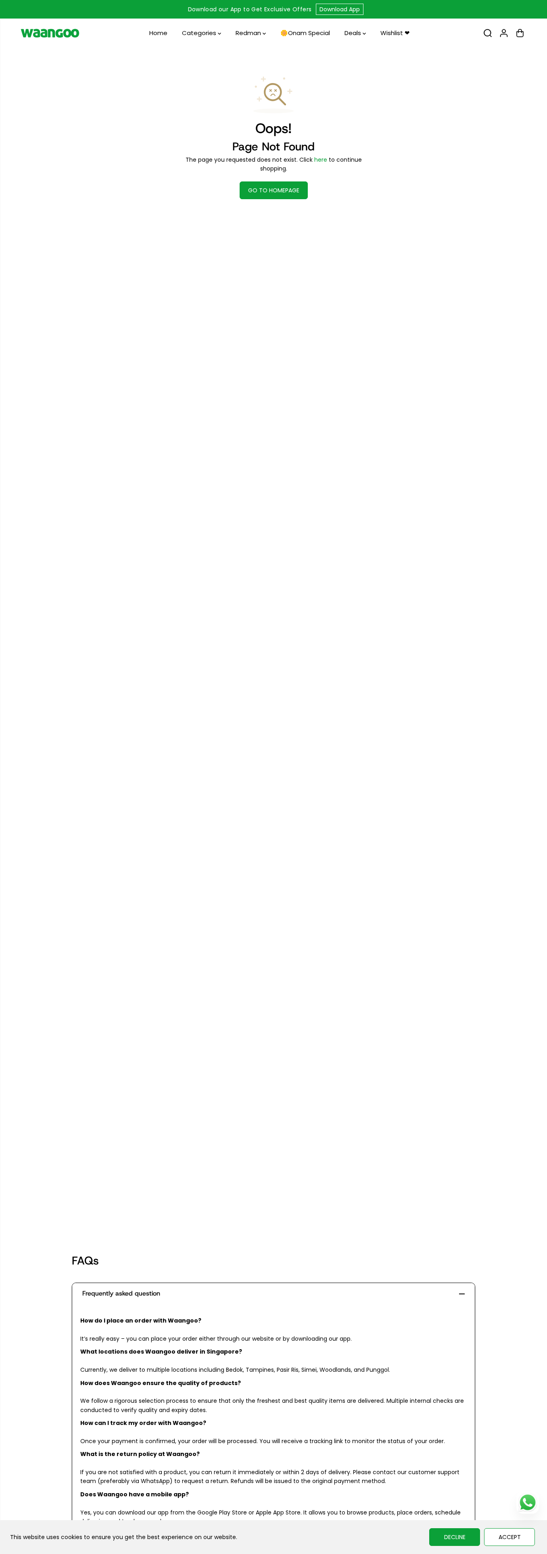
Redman (249, 33)
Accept (510, 1537)
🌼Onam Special (305, 33)
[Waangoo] (50, 33)
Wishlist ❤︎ (395, 33)
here (320, 160)
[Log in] (504, 33)
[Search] (487, 33)
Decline (455, 1537)
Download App (339, 9)
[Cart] (520, 33)
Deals (353, 33)
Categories (200, 33)
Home (158, 33)
